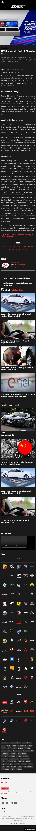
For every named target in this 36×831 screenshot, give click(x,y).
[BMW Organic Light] (18, 419)
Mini (4, 761)
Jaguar (4, 751)
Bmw (14, 745)
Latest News (18, 290)
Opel (4, 764)
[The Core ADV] (5, 790)
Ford (15, 748)
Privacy (16, 823)
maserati (12, 756)
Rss (11, 823)
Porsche (17, 764)
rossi (31, 764)
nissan (28, 761)
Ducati (30, 745)
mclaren (26, 756)
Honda (21, 748)
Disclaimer (22, 823)
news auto (21, 761)
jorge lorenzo (17, 751)
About (3, 258)
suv (8, 766)
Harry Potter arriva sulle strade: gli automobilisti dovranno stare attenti (17, 369)
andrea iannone (27, 743)
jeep (10, 751)
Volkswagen (6, 769)
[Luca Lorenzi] (5, 267)
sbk (3, 766)
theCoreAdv (4, 794)
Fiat (10, 748)
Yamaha (20, 769)
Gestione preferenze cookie (29, 829)
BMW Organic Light (7, 435)
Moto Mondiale (12, 761)
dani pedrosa (22, 745)
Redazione (4, 782)
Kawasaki (26, 751)
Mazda (19, 756)
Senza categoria (5, 460)
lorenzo (14, 753)
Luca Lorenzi (14, 263)
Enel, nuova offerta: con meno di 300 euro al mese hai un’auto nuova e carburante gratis (18, 395)
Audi (4, 745)
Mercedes (5, 758)
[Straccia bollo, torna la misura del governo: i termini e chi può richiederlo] (18, 302)
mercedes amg (25, 758)
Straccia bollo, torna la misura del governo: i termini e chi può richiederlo (16, 315)
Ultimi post (9, 258)
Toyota (20, 766)
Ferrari (4, 748)
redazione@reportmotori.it (17, 267)
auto (9, 745)
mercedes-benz (14, 758)
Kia (33, 751)
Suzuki (14, 766)
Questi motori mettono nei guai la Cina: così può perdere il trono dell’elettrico (17, 463)
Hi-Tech (3, 432)
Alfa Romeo (5, 743)
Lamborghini (6, 753)
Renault (25, 764)
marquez (5, 756)
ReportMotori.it (21, 264)
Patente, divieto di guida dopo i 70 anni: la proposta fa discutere (15, 342)
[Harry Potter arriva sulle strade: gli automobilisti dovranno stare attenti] (18, 356)
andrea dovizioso (15, 743)
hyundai (28, 748)
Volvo (13, 769)
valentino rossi (29, 766)
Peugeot (10, 764)
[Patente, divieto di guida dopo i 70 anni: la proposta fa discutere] (18, 329)
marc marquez (23, 753)
